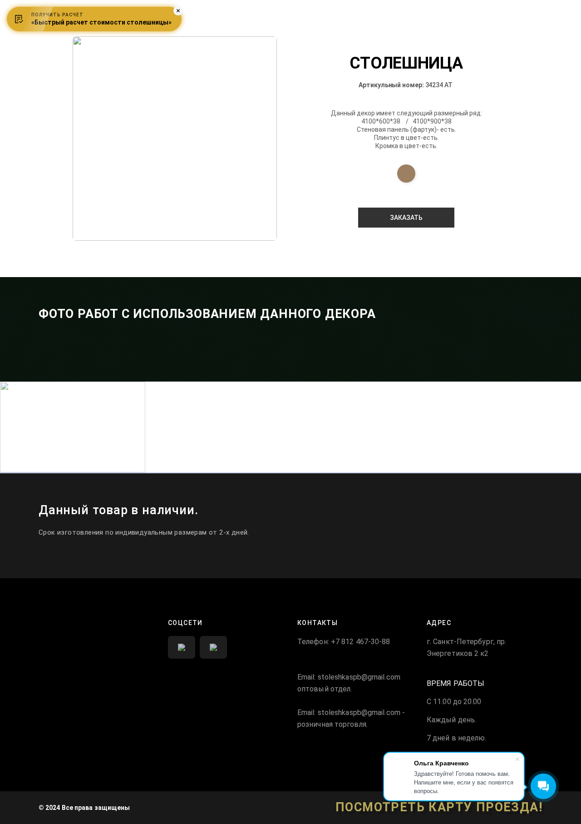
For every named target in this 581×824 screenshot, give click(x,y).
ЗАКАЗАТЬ (406, 217)
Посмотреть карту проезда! (438, 808)
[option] (175, 138)
